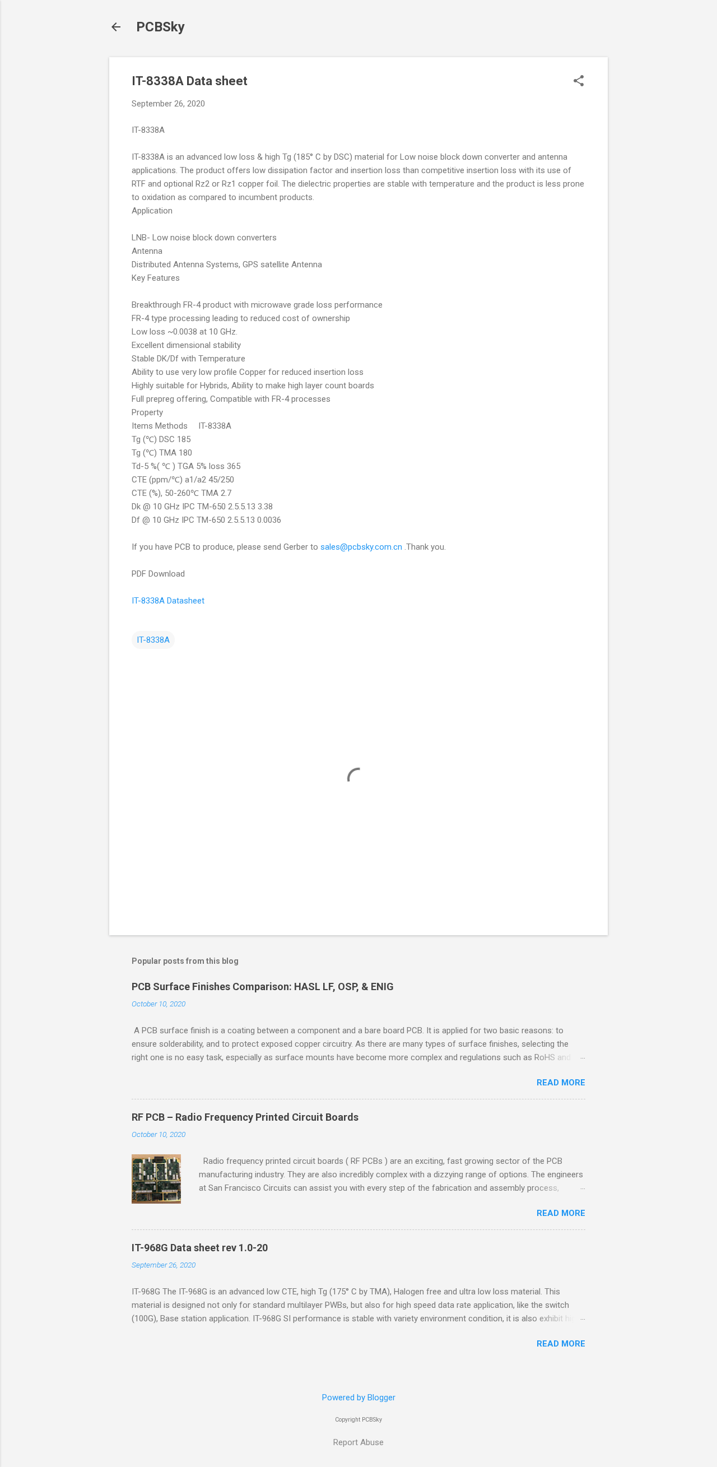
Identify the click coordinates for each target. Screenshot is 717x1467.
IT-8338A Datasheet (168, 601)
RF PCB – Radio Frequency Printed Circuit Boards (245, 1117)
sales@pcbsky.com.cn (361, 547)
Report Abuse (358, 1442)
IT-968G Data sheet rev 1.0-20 (200, 1248)
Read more (561, 1083)
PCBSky (160, 27)
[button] (578, 82)
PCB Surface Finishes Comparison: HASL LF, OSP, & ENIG (263, 986)
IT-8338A (153, 640)
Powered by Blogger (358, 1397)
